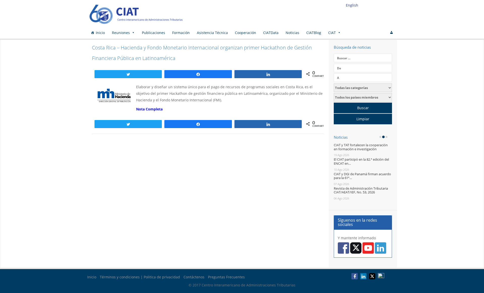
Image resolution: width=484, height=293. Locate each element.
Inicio (100, 32)
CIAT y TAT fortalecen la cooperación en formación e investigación (361, 147)
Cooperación (245, 32)
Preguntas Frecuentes (226, 277)
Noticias (292, 32)
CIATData (271, 32)
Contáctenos (194, 277)
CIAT (332, 32)
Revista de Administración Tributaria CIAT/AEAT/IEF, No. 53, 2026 (361, 190)
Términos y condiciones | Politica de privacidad (140, 277)
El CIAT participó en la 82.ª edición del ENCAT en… (361, 161)
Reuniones (121, 32)
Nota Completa (149, 109)
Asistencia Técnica (212, 32)
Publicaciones (153, 32)
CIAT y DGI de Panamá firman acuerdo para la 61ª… (362, 176)
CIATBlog (313, 32)
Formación (181, 32)
